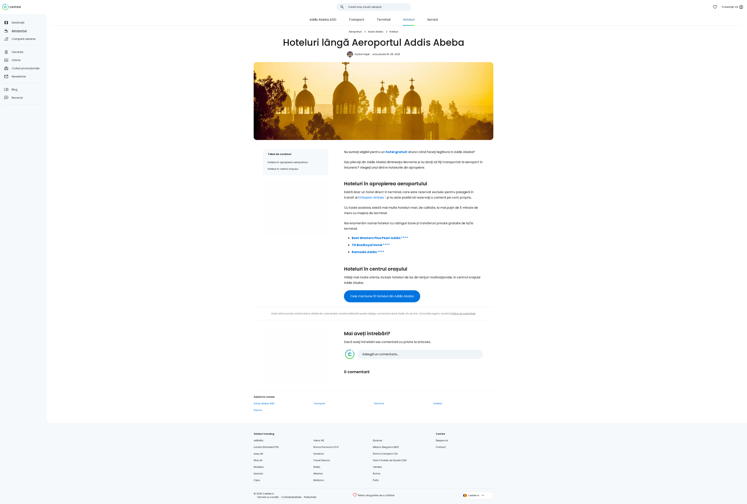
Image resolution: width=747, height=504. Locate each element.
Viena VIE (318, 440)
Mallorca (318, 480)
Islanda (258, 473)
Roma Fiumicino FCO (325, 447)
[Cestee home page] (11, 7)
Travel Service (321, 460)
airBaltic (259, 440)
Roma (376, 473)
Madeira (259, 467)
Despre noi (442, 440)
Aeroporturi (355, 31)
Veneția (377, 467)
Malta (316, 467)
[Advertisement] (295, 207)
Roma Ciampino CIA (385, 453)
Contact (441, 447)
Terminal (383, 19)
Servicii (432, 19)
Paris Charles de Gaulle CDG (390, 460)
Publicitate (310, 497)
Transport (356, 19)
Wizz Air (258, 460)
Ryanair (377, 440)
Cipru (257, 480)
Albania (318, 473)
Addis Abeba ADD (322, 19)
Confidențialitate (291, 497)
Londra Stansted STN (266, 447)
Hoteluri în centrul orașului (283, 169)
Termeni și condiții (268, 497)
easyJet (258, 453)
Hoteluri (409, 19)
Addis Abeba (375, 31)
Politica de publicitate (462, 313)
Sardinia (318, 453)
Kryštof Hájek (362, 54)
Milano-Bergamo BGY (386, 447)
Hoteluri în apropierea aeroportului (288, 162)
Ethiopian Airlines (371, 197)
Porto (376, 480)
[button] (414, 354)
